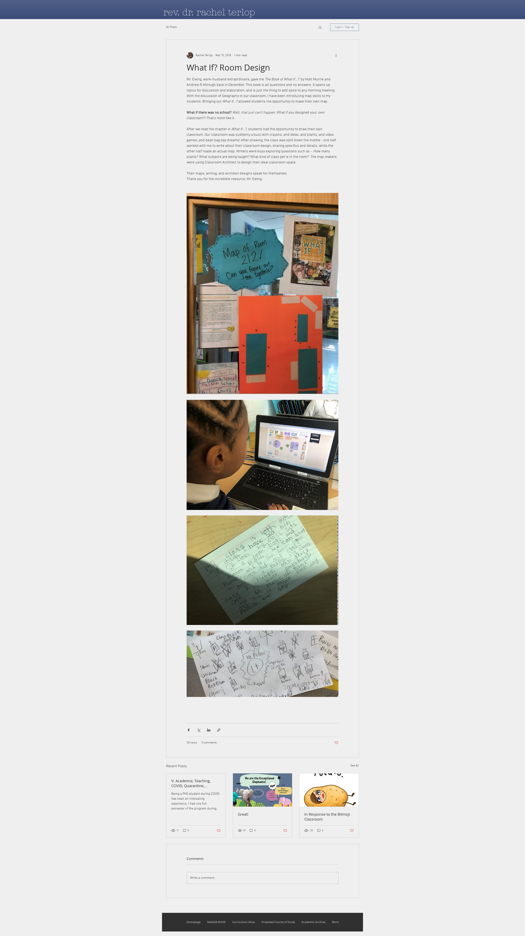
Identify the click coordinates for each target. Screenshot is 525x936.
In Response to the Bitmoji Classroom (327, 817)
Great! (243, 814)
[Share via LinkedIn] (209, 730)
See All (354, 765)
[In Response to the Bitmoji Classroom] (329, 790)
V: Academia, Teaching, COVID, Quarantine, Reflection (191, 783)
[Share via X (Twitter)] (199, 730)
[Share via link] (219, 730)
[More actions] (335, 55)
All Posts (171, 27)
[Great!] (262, 790)
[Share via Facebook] (189, 730)
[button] (320, 27)
